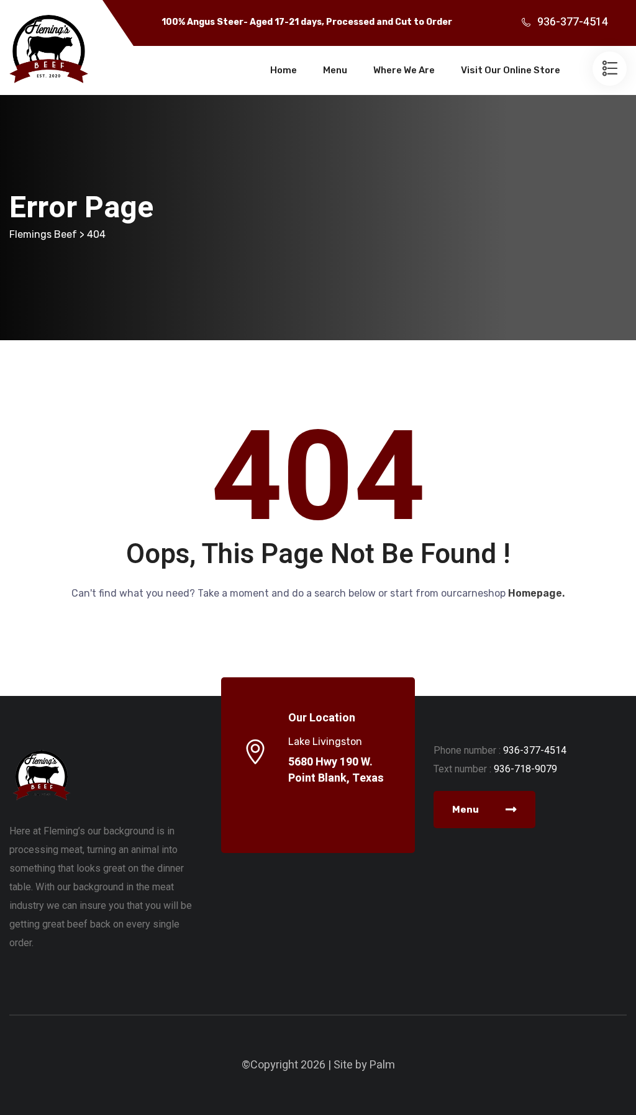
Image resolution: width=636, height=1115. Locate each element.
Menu (335, 70)
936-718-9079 (525, 769)
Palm (382, 1065)
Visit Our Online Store (510, 70)
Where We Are (404, 70)
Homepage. (536, 593)
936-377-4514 (572, 22)
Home (283, 70)
